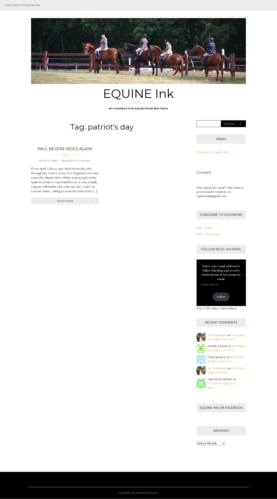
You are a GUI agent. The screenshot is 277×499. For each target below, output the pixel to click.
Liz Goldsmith (216, 335)
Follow (221, 296)
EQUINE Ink (138, 93)
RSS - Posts (204, 228)
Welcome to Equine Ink (22, 5)
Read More (65, 200)
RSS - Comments (208, 234)
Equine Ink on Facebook (221, 408)
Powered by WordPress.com (138, 492)
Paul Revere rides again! (65, 149)
